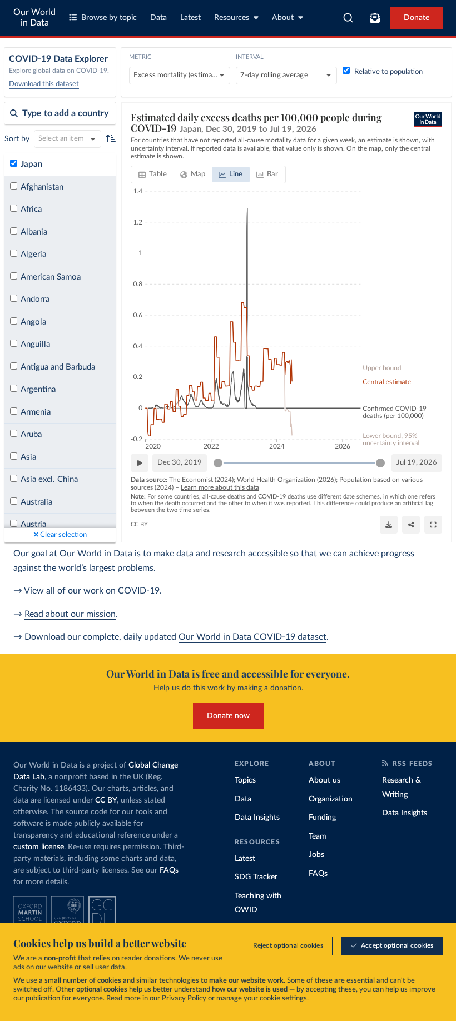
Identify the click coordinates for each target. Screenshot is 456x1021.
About (283, 18)
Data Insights (257, 817)
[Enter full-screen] (433, 525)
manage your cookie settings (261, 998)
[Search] (348, 18)
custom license (38, 847)
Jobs (316, 855)
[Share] (411, 525)
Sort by (16, 139)
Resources (231, 18)
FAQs (169, 870)
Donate (416, 18)
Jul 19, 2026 (416, 462)
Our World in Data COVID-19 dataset (252, 636)
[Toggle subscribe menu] (375, 18)
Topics (245, 780)
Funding (322, 817)
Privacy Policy (184, 998)
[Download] (389, 525)
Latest (190, 18)
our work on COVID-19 (114, 590)
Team (317, 836)
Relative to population (388, 72)
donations (159, 958)
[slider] (218, 463)
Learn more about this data (220, 487)
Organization (331, 799)
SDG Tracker (256, 877)
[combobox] (348, 18)
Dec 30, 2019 (179, 462)
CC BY (139, 524)
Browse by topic (109, 18)
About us (324, 780)
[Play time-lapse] (139, 463)
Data (158, 18)
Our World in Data (34, 17)
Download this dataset (44, 84)
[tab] (153, 174)
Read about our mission (70, 614)
